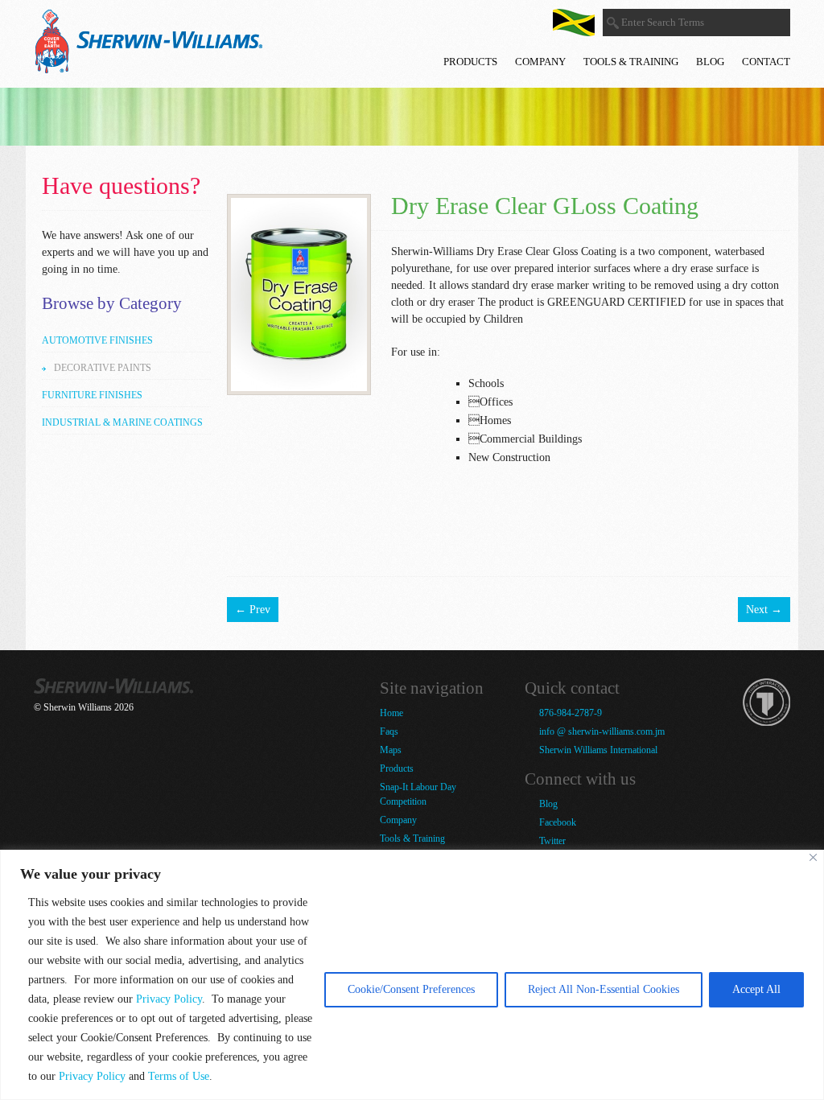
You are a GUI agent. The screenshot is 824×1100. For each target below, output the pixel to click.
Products (470, 62)
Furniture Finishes (92, 395)
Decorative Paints (102, 367)
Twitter (551, 841)
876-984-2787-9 (569, 713)
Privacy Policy (169, 999)
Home (391, 713)
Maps (391, 750)
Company (540, 62)
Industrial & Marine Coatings (122, 422)
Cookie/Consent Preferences (411, 989)
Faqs (389, 731)
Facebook (556, 822)
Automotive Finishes (97, 340)
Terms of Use (178, 1076)
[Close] (813, 857)
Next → (764, 610)
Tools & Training (630, 62)
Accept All (756, 989)
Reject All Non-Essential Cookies (603, 989)
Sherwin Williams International (597, 750)
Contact (766, 62)
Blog (710, 62)
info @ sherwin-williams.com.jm (601, 731)
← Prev (252, 610)
